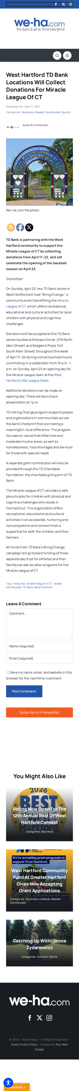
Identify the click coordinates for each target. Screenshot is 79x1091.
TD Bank (28, 587)
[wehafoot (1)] (39, 996)
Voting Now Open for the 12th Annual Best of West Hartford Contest (39, 815)
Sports (66, 112)
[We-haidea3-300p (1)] (39, 19)
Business (28, 112)
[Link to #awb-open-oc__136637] (57, 55)
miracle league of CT (39, 583)
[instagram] (70, 4)
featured (19, 583)
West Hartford (43, 587)
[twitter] (63, 4)
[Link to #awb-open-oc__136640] (67, 55)
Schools (42, 956)
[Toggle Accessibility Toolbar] (8, 1082)
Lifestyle (44, 899)
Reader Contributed (47, 112)
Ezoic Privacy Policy (24, 1044)
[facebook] (56, 4)
